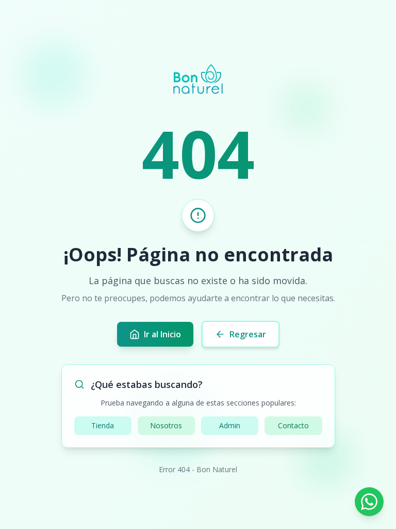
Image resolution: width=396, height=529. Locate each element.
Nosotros (166, 425)
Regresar (247, 334)
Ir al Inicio (162, 334)
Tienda (102, 425)
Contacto (293, 425)
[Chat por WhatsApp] (369, 502)
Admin (229, 425)
